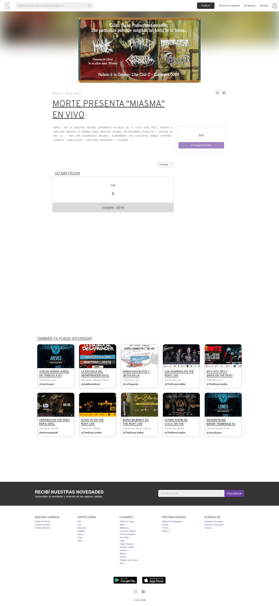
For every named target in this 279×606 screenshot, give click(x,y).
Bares (122, 525)
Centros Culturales (127, 534)
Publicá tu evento (43, 521)
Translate (164, 164)
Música (80, 534)
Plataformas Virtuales (129, 560)
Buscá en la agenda (229, 5)
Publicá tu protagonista (172, 521)
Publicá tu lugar (127, 521)
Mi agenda (249, 5)
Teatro (80, 537)
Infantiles (81, 531)
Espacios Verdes (127, 547)
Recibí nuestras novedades (69, 492)
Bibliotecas (124, 528)
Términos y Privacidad (213, 525)
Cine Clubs (124, 537)
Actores (165, 528)
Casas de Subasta (128, 531)
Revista (264, 5)
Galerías (123, 550)
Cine (79, 525)
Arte (79, 521)
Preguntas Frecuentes (213, 521)
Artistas (165, 525)
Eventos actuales (42, 525)
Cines (122, 541)
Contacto (208, 528)
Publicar (206, 5)
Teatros (123, 557)
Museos (123, 553)
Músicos (165, 531)
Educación (81, 528)
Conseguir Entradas (201, 145)
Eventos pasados (42, 528)
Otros (79, 541)
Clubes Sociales (126, 544)
